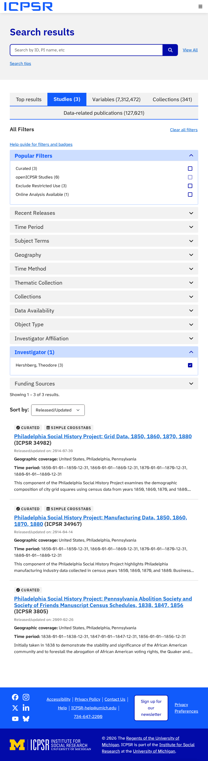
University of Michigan (154, 751)
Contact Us (115, 699)
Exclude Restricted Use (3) (41, 186)
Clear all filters (184, 130)
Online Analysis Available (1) (42, 194)
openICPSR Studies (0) (37, 177)
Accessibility (58, 699)
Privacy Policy (87, 699)
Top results (28, 99)
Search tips (20, 63)
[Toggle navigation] (200, 6)
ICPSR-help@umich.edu (93, 708)
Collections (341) (172, 99)
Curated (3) (26, 168)
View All (190, 50)
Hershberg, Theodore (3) (39, 365)
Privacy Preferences (186, 708)
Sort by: (19, 409)
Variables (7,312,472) (116, 99)
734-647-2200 (88, 716)
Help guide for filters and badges (41, 144)
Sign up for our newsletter (151, 708)
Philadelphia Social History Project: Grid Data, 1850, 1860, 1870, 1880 (103, 436)
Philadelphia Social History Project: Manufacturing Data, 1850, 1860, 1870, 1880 (100, 520)
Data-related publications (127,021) (104, 113)
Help (62, 708)
